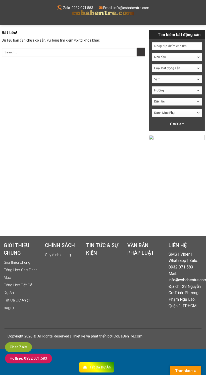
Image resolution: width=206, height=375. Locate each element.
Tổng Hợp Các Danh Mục (20, 274)
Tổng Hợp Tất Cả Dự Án (18, 289)
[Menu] (8, 13)
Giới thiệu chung (17, 262)
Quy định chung (58, 255)
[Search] (198, 16)
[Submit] (141, 52)
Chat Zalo (18, 347)
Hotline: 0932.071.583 (28, 358)
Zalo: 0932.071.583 (78, 8)
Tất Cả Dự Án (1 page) (17, 304)
